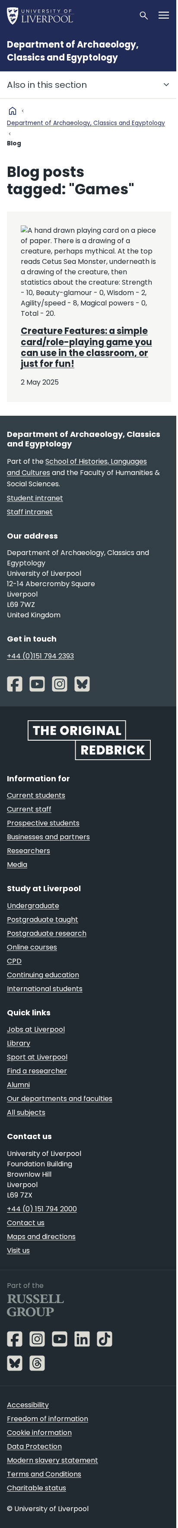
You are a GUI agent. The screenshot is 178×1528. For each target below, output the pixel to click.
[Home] (69, 15)
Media (17, 865)
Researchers (28, 851)
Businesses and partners (48, 837)
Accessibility (28, 1405)
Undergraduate (33, 906)
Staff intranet (30, 512)
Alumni (18, 1085)
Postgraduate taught (42, 920)
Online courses (32, 947)
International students (45, 989)
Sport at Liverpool (37, 1057)
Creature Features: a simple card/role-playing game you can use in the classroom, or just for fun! (86, 347)
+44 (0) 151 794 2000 (42, 1209)
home (12, 111)
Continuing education (43, 975)
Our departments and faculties (59, 1099)
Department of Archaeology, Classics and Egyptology (86, 123)
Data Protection (34, 1446)
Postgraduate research (46, 933)
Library (18, 1043)
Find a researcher (37, 1071)
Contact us (25, 1223)
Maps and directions (41, 1237)
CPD (14, 961)
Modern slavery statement (52, 1460)
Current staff (29, 809)
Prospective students (43, 823)
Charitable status (36, 1488)
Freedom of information (47, 1419)
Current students (36, 795)
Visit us (18, 1250)
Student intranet (35, 498)
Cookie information (39, 1433)
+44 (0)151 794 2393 (40, 656)
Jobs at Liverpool (36, 1029)
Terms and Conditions (44, 1474)
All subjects (26, 1112)
